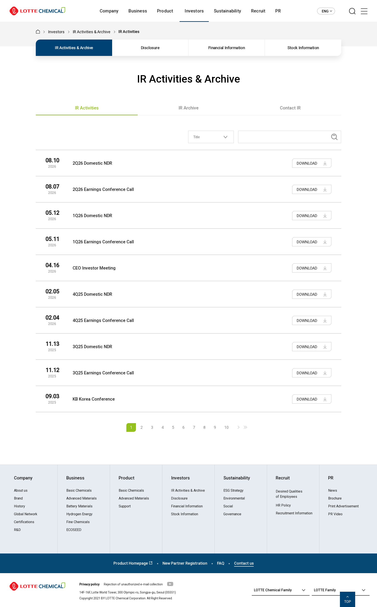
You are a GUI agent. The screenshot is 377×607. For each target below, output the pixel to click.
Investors (194, 11)
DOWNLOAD (307, 163)
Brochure (335, 498)
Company (109, 11)
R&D (17, 530)
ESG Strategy (233, 490)
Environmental (234, 498)
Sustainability (227, 11)
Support (125, 506)
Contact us (244, 563)
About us (20, 490)
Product (165, 11)
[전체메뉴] (364, 11)
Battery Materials (79, 506)
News (332, 490)
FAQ (220, 563)
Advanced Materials (81, 498)
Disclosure (150, 47)
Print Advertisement (343, 506)
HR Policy (283, 505)
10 (226, 427)
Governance (232, 514)
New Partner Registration (185, 563)
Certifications (24, 522)
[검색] (352, 11)
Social (228, 506)
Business (138, 11)
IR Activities (87, 108)
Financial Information (226, 47)
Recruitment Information (294, 513)
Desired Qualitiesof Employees (289, 494)
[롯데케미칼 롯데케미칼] (37, 11)
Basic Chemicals (79, 490)
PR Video (335, 514)
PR (278, 11)
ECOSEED (73, 530)
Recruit (258, 11)
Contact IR (290, 108)
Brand (18, 498)
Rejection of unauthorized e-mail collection (133, 584)
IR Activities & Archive (74, 47)
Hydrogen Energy (79, 514)
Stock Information (303, 47)
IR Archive (188, 108)
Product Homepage (131, 563)
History (19, 506)
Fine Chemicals (78, 522)
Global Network (25, 514)
